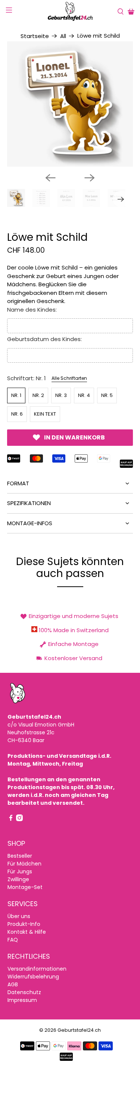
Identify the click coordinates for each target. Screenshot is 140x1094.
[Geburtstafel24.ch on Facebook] (10, 819)
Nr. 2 (38, 395)
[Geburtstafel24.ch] (70, 11)
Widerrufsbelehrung (33, 976)
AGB (12, 984)
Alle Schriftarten (69, 378)
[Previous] (50, 177)
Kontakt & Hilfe (26, 932)
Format (18, 483)
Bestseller (19, 856)
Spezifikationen (29, 503)
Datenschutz (24, 992)
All (63, 36)
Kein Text (45, 413)
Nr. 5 (107, 395)
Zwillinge (18, 879)
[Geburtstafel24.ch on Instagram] (19, 819)
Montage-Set (25, 887)
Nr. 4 (84, 395)
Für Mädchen (24, 863)
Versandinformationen (36, 968)
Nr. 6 (17, 413)
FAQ (12, 939)
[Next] (89, 177)
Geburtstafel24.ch (79, 1030)
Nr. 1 (16, 395)
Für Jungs (19, 871)
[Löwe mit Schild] (70, 104)
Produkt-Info (23, 924)
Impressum (22, 1000)
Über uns (18, 916)
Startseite (35, 36)
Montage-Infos (29, 523)
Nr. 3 (61, 395)
